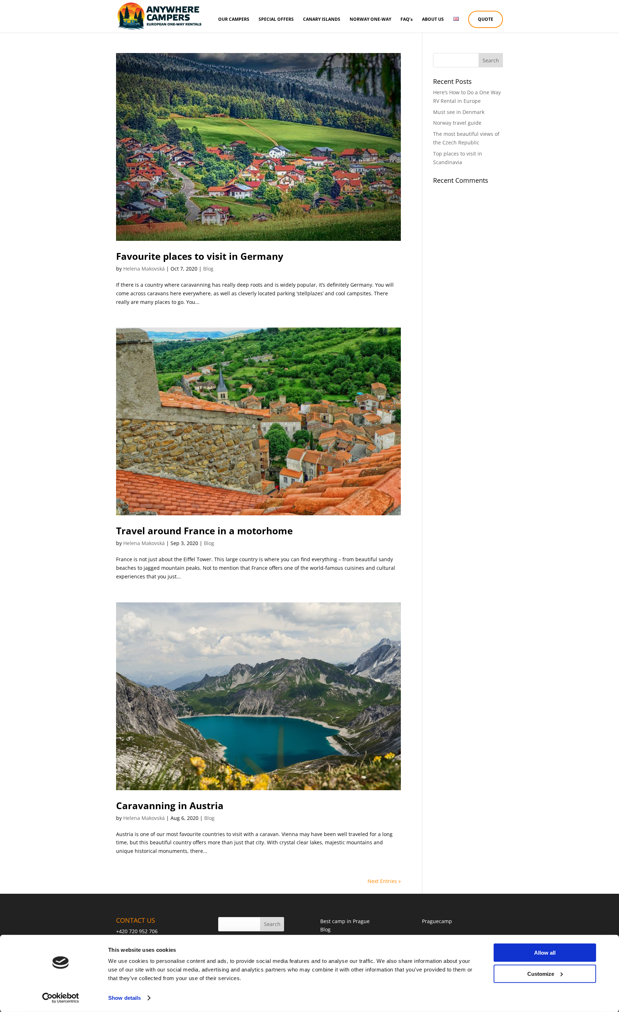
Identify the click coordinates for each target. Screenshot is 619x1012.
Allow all (545, 953)
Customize (540, 973)
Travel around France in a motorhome (204, 530)
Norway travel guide (457, 122)
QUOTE (485, 19)
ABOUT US (433, 19)
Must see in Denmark (458, 112)
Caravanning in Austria (170, 805)
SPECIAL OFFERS (276, 19)
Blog (208, 268)
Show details (124, 998)
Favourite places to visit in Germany (199, 256)
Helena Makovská (144, 268)
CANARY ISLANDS (321, 19)
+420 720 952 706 (137, 931)
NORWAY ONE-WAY (370, 19)
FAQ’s (406, 19)
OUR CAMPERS (233, 19)
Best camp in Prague (345, 921)
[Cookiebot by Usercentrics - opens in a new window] (60, 998)
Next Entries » (384, 881)
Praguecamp (437, 921)
